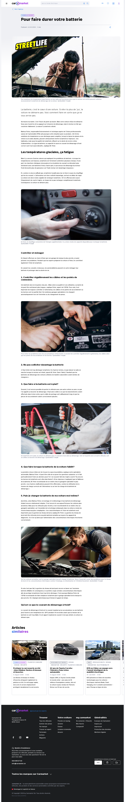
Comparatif (80, 726)
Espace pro (98, 724)
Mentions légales (100, 732)
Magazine (42, 738)
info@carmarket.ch (19, 763)
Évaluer (60, 726)
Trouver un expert (45, 729)
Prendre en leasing (64, 721)
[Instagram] (20, 737)
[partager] (110, 27)
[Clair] (107, 763)
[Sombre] (116, 763)
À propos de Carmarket (102, 721)
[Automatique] (98, 763)
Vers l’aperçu (19, 9)
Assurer (60, 732)
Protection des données (102, 729)
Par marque (43, 726)
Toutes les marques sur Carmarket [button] (30, 774)
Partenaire (42, 732)
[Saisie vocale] (84, 3)
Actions (41, 735)
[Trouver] (87, 3)
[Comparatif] (113, 3)
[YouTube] (27, 737)
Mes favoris (80, 724)
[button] (50, 774)
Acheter (60, 724)
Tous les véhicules (45, 721)
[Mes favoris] (108, 3)
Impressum (98, 726)
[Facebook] (13, 737)
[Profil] (119, 3)
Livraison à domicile (64, 729)
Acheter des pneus (45, 724)
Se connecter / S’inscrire (84, 721)
